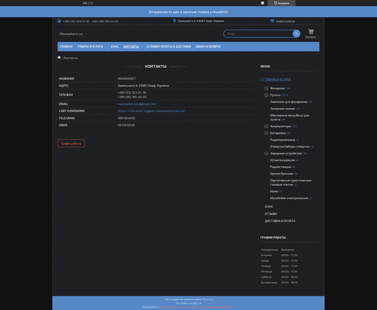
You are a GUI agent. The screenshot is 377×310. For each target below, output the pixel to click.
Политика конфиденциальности (214, 306)
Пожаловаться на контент (176, 306)
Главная (66, 46)
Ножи (274, 191)
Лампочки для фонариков (288, 101)
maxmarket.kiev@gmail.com (136, 104)
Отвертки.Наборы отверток (290, 146)
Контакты (131, 46)
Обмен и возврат (208, 46)
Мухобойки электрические (289, 198)
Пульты (275, 95)
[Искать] (296, 34)
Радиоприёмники (283, 139)
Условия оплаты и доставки (169, 46)
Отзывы (271, 213)
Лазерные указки (282, 108)
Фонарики (277, 88)
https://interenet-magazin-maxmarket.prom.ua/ (151, 111)
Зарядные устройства (286, 153)
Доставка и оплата (280, 221)
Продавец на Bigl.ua (188, 303)
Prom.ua (208, 299)
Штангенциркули (282, 160)
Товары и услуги (90, 46)
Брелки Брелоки (281, 173)
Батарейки (278, 133)
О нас (115, 46)
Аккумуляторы (280, 126)
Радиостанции (280, 167)
